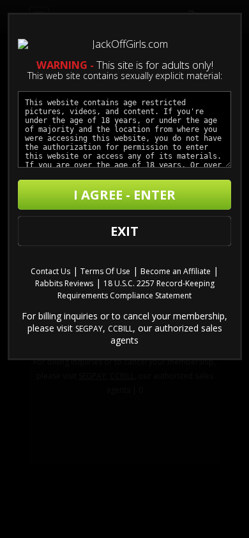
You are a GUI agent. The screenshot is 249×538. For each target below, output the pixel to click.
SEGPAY (89, 328)
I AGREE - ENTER (124, 194)
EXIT (124, 231)
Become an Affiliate (175, 271)
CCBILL (120, 328)
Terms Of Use (105, 271)
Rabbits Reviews (64, 283)
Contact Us (50, 271)
